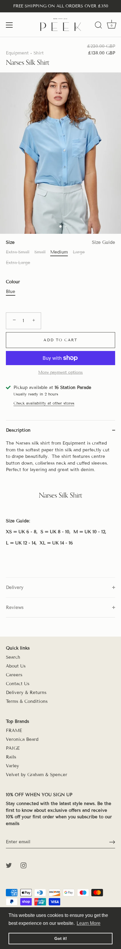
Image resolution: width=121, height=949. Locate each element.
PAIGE (13, 748)
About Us (16, 666)
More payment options (60, 372)
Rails (11, 757)
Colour (13, 281)
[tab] (60, 508)
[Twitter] (9, 864)
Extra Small (17, 252)
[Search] (98, 25)
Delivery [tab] (14, 587)
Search (13, 657)
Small (40, 252)
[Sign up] (112, 842)
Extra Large (18, 262)
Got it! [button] (60, 938)
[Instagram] (23, 864)
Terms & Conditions (27, 701)
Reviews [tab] (14, 607)
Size (60, 242)
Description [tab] (18, 430)
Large (79, 252)
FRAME (14, 730)
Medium (59, 252)
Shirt (38, 53)
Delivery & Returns (26, 692)
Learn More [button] (88, 923)
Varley (12, 766)
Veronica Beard (22, 739)
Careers (14, 675)
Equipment (17, 53)
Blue (10, 291)
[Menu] (9, 25)
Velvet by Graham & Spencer (36, 774)
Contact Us (17, 683)
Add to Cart (60, 340)
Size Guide (103, 242)
